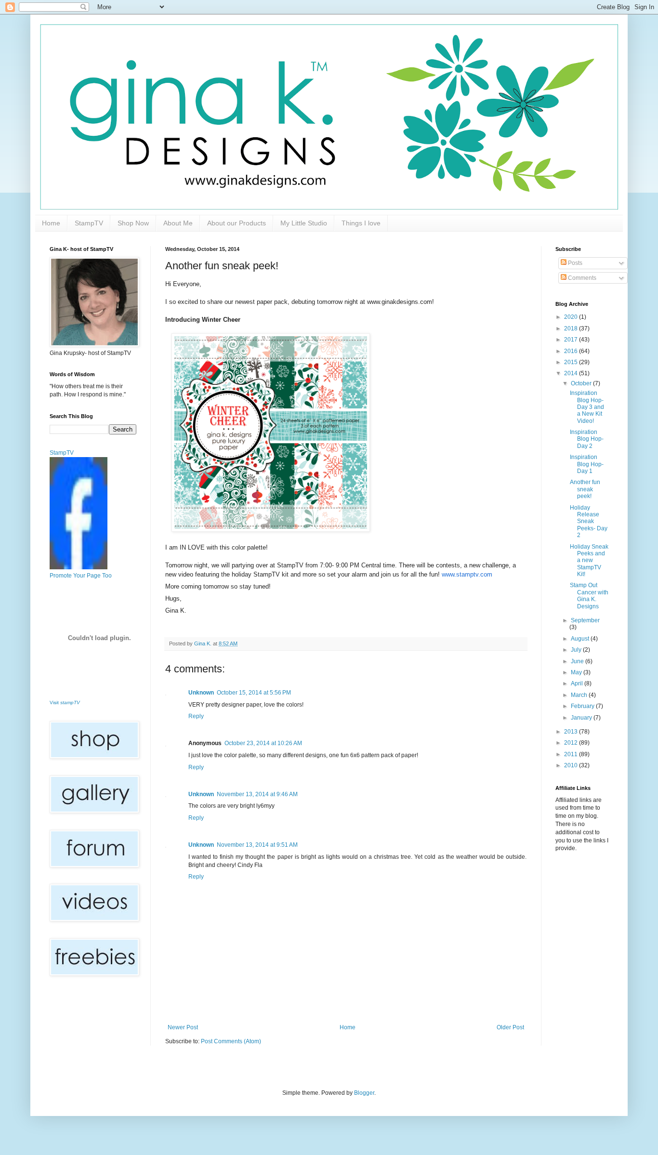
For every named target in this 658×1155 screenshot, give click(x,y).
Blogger (364, 1092)
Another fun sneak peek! (585, 489)
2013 (571, 731)
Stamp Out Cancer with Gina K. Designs (589, 595)
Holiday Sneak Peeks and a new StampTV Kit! (589, 560)
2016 (571, 351)
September (585, 620)
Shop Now (133, 223)
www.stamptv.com (467, 574)
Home (51, 223)
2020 (571, 317)
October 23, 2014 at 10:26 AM (263, 743)
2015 (571, 362)
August (581, 638)
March (580, 695)
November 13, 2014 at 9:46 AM (257, 794)
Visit (65, 702)
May (577, 672)
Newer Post (183, 1027)
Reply (196, 716)
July (577, 649)
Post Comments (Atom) (231, 1041)
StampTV (89, 223)
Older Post (510, 1027)
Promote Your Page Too (81, 575)
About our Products (236, 223)
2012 (571, 742)
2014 (571, 373)
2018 (571, 328)
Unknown (201, 692)
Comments (581, 278)
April (577, 683)
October (582, 383)
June (578, 661)
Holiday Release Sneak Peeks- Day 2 (588, 521)
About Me (178, 223)
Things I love (361, 223)
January (582, 717)
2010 (571, 765)
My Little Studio (303, 223)
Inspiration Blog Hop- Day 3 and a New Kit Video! (587, 407)
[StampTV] (78, 567)
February (583, 706)
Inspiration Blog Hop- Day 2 (587, 439)
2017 (571, 339)
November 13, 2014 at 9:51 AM (257, 844)
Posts (574, 263)
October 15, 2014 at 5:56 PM (254, 692)
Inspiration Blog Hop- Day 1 (587, 464)
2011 (571, 754)
